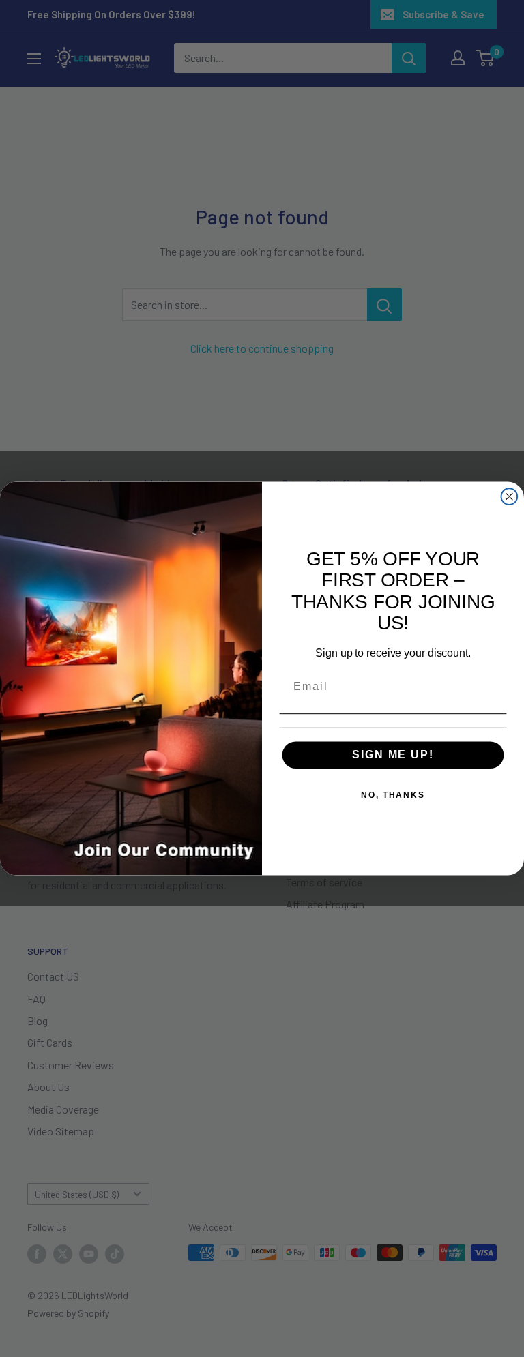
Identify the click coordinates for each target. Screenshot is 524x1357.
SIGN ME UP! (392, 754)
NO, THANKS (393, 795)
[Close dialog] (509, 497)
